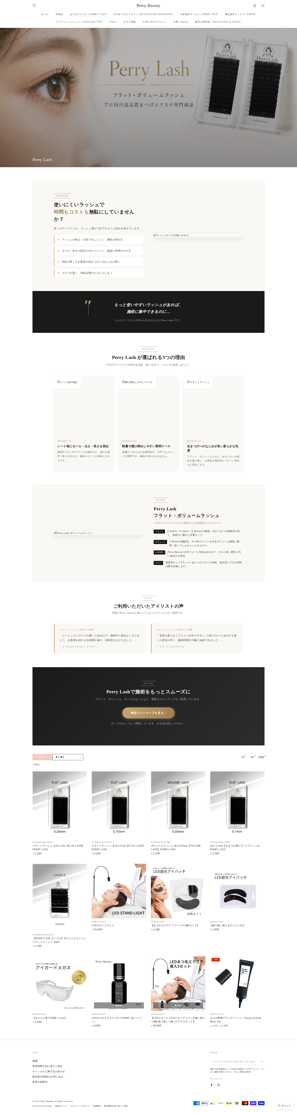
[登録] (263, 1061)
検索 (34, 1060)
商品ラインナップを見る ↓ (149, 712)
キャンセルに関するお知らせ (48, 1071)
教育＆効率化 (39, 1081)
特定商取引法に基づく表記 (47, 1066)
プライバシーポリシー (80, 1106)
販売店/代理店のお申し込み (47, 1076)
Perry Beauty (46, 1101)
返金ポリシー (61, 1106)
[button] (34, 5)
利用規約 (97, 1106)
